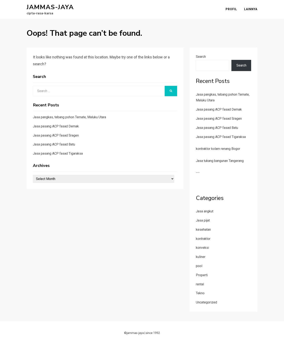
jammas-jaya (50, 7)
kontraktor (203, 239)
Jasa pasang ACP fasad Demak (56, 126)
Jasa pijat (203, 220)
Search (201, 57)
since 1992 (153, 333)
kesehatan (203, 230)
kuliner (200, 257)
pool (199, 266)
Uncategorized (206, 302)
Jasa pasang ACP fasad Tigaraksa (58, 153)
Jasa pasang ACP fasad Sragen (56, 135)
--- (198, 173)
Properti (202, 275)
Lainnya (250, 9)
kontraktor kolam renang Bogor (218, 149)
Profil (231, 9)
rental (200, 284)
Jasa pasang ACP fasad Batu (54, 144)
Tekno (200, 293)
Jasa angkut (204, 211)
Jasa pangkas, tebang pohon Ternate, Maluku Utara (69, 117)
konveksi (202, 248)
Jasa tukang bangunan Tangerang (220, 161)
